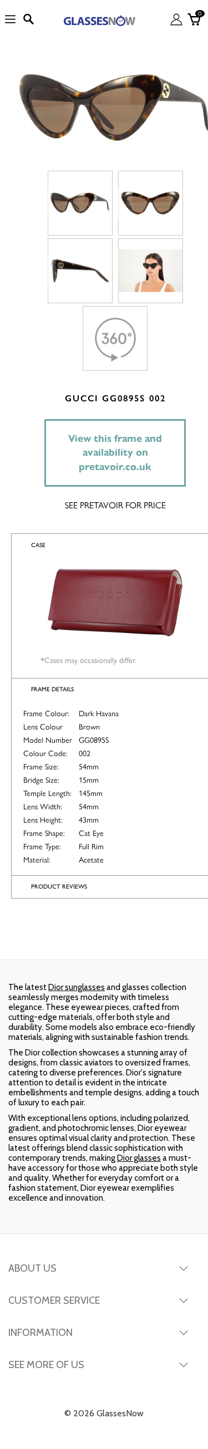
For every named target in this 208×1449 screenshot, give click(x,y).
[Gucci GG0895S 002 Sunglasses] (80, 203)
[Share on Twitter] (103, 937)
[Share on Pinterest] (172, 937)
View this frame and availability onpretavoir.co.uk (115, 452)
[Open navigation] (10, 19)
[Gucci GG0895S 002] (150, 270)
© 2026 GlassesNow (104, 1413)
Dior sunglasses (76, 987)
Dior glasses (139, 1158)
